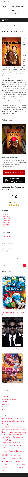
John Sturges (7, 236)
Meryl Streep (10, 447)
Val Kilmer (16, 467)
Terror (3, 409)
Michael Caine (17, 448)
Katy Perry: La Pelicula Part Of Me (11, 385)
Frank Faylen (6, 216)
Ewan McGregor (7, 432)
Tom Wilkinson (10, 467)
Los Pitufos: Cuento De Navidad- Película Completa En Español (13, 313)
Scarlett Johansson (7, 465)
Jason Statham (6, 437)
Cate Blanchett (15, 427)
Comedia (4, 401)
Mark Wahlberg (13, 445)
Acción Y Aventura (8, 243)
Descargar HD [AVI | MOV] (14, 173)
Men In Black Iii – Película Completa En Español (12, 350)
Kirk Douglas (6, 222)
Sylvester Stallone (16, 465)
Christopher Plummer (6, 429)
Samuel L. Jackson (14, 461)
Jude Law (14, 440)
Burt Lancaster (7, 214)
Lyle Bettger (6, 224)
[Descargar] (14, 183)
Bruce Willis (7, 427)
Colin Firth (12, 429)
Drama (4, 407)
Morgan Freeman (9, 451)
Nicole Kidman (12, 455)
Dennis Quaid (19, 429)
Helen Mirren (12, 434)
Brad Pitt (22, 424)
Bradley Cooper (16, 424)
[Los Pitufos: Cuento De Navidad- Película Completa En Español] (14, 293)
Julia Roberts (19, 440)
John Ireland (6, 220)
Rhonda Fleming (7, 227)
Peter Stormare (10, 458)
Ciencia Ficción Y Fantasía (9, 399)
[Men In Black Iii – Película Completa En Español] (12, 332)
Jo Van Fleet (6, 218)
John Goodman (17, 437)
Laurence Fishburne (12, 442)
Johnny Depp (6, 440)
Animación (5, 396)
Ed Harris (24, 429)
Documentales (6, 404)
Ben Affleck (17, 421)
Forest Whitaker (17, 432)
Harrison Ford (5, 434)
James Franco (19, 434)
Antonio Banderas (8, 418)
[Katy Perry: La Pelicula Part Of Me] (12, 368)
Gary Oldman (23, 432)
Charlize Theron (22, 427)
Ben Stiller (10, 424)
